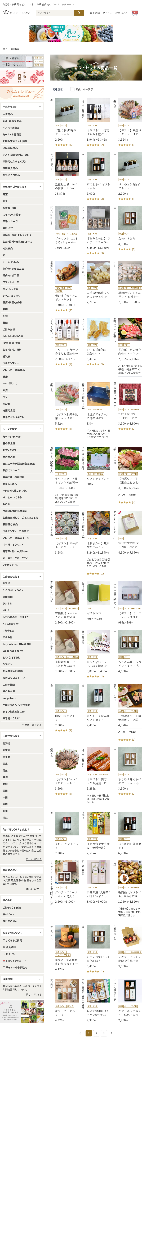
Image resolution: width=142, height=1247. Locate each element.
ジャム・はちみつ (11, 295)
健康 (5, 376)
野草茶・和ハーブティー (15, 551)
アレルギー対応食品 (14, 370)
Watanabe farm (13, 650)
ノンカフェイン (10, 565)
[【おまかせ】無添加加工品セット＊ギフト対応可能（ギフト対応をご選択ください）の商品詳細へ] (96, 543)
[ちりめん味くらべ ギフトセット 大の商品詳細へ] (127, 651)
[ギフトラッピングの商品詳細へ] (96, 466)
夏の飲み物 (9, 456)
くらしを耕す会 (11, 623)
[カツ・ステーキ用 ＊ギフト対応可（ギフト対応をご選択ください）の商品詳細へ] (64, 476)
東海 (5, 777)
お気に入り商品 (11, 175)
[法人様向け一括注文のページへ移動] (22, 61)
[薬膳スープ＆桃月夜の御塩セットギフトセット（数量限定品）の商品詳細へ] (64, 948)
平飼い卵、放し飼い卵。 (15, 490)
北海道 (6, 743)
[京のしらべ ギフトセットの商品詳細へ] (96, 176)
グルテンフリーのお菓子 (16, 531)
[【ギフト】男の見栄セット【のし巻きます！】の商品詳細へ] (64, 406)
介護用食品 (9, 410)
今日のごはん (10, 921)
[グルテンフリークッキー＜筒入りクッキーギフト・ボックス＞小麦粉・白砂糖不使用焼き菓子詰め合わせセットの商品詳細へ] (64, 881)
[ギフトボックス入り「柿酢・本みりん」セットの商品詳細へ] (127, 1000)
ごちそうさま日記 (12, 907)
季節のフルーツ (11, 470)
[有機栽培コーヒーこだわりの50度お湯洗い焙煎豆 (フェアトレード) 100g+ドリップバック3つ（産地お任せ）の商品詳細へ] (64, 602)
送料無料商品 (10, 148)
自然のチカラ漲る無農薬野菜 (19, 463)
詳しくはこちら (34, 859)
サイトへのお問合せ (17, 967)
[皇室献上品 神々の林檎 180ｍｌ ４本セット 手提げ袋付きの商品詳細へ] (64, 173)
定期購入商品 (10, 168)
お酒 (5, 390)
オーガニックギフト (13, 544)
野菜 (5, 194)
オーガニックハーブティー (16, 558)
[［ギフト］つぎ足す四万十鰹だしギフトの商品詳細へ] (96, 122)
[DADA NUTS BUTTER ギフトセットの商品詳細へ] (127, 406)
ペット (6, 397)
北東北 (6, 750)
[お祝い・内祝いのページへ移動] (22, 77)
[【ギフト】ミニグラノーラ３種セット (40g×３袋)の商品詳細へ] (127, 602)
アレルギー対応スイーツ (16, 538)
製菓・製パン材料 (12, 349)
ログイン (108, 12)
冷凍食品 (8, 248)
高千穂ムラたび (11, 718)
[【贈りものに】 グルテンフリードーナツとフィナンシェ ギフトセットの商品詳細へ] (96, 230)
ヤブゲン (7, 664)
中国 (5, 797)
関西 (5, 790)
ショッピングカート (16, 960)
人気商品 (8, 114)
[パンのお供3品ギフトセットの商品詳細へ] (127, 176)
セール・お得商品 (12, 134)
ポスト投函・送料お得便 (16, 154)
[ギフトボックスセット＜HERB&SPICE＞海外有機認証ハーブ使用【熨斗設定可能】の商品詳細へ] (64, 1000)
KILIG (6, 610)
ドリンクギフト (10, 450)
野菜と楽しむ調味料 (13, 477)
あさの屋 (7, 637)
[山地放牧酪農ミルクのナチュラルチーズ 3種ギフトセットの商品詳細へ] (96, 282)
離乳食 (6, 356)
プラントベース (11, 282)
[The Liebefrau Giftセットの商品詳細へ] (96, 342)
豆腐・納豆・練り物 (12, 302)
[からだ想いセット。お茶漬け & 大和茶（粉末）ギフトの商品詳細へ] (96, 654)
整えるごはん (10, 484)
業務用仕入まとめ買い (15, 161)
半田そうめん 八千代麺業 (16, 704)
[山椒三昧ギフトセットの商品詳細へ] (64, 708)
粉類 (5, 316)
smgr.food (9, 698)
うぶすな (7, 603)
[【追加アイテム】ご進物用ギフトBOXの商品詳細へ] (96, 411)
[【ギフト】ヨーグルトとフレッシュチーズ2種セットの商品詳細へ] (64, 532)
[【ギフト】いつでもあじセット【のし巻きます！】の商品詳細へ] (64, 771)
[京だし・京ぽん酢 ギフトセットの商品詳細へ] (96, 705)
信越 (5, 770)
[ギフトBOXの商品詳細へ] (96, 600)
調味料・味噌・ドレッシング (17, 235)
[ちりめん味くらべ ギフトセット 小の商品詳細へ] (127, 771)
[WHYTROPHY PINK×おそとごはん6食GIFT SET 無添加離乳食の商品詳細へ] (127, 532)
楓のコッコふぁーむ (14, 677)
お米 (5, 201)
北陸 (5, 784)
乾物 (5, 309)
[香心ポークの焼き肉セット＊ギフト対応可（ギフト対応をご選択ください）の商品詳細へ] (127, 347)
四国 (5, 804)
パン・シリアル (10, 289)
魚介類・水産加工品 (13, 268)
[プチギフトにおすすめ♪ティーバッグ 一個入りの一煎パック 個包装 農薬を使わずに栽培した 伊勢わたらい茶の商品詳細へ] (64, 228)
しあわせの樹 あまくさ (16, 617)
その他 (6, 403)
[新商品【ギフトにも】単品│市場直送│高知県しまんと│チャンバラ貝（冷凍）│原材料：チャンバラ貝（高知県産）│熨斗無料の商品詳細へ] (127, 889)
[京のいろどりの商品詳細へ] (127, 228)
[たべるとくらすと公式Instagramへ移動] (22, 1011)
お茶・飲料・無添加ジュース (17, 241)
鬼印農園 (8, 596)
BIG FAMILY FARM (13, 590)
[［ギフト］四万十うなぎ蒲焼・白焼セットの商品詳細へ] (96, 776)
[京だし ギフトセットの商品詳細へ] (64, 833)
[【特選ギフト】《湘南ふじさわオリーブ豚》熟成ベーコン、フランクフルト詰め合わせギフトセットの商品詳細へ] (127, 476)
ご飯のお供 (9, 329)
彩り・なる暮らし (11, 657)
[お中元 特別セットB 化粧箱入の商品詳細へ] (96, 949)
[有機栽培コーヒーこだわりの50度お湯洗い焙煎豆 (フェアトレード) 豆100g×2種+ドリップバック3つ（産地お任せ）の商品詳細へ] (64, 651)
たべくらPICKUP (12, 436)
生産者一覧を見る (32, 725)
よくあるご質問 (14, 940)
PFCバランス (10, 383)
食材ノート (8, 914)
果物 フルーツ (10, 221)
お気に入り (121, 12)
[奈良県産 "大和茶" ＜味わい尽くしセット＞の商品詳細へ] (96, 881)
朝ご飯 (6, 504)
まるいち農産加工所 (14, 711)
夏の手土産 (9, 443)
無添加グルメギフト (13, 417)
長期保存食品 (10, 524)
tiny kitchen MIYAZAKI (17, 644)
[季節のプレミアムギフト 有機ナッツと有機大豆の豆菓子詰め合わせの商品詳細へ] (127, 282)
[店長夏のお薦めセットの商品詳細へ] (127, 833)
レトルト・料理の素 (13, 336)
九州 (5, 811)
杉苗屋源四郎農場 (13, 671)
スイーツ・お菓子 (12, 214)
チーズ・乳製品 (11, 262)
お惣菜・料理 (10, 208)
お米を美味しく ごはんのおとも (20, 517)
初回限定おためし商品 (15, 141)
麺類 (5, 322)
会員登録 (95, 12)
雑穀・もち (8, 228)
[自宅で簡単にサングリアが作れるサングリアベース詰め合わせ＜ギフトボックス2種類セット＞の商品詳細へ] (96, 1000)
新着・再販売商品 (12, 121)
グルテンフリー (11, 363)
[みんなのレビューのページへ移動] (22, 93)
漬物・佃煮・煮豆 (11, 343)
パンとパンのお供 (13, 497)
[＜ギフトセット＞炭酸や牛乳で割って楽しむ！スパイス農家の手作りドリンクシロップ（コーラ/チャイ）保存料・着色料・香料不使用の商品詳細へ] (127, 946)
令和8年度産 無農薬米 (15, 511)
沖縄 (5, 817)
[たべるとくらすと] (16, 12)
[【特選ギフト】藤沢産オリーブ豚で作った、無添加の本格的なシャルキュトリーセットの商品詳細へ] (127, 713)
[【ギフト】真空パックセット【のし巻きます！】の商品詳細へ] (127, 122)
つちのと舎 (8, 630)
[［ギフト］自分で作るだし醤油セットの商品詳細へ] (64, 342)
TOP (5, 49)
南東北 (6, 757)
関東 (5, 763)
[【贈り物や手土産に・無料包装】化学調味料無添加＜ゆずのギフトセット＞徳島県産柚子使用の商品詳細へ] (96, 833)
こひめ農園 (9, 684)
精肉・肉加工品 (11, 275)
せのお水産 (9, 691)
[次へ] (111, 1033)
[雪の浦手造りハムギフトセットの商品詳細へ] (64, 286)
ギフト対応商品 (11, 127)
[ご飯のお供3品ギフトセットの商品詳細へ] (64, 122)
